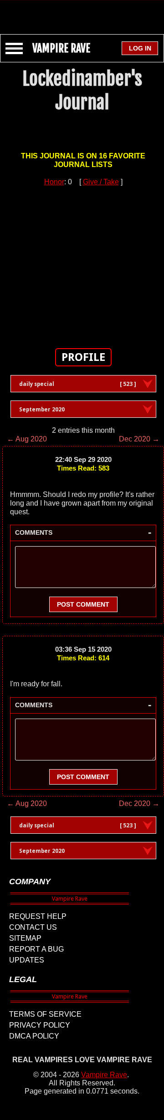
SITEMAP (25, 938)
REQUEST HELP (38, 916)
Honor (54, 182)
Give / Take (101, 182)
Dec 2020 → (139, 439)
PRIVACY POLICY (39, 1025)
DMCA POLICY (34, 1036)
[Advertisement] (82, 12)
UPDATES (26, 960)
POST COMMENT (83, 604)
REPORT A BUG (36, 949)
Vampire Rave (104, 1075)
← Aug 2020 (27, 439)
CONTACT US (33, 927)
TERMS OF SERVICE (45, 1014)
